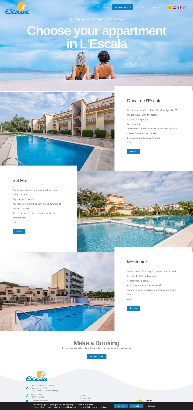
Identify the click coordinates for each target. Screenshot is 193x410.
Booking (140, 7)
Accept (121, 406)
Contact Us (157, 7)
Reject (136, 406)
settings (104, 407)
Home (106, 7)
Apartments (121, 7)
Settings (151, 406)
